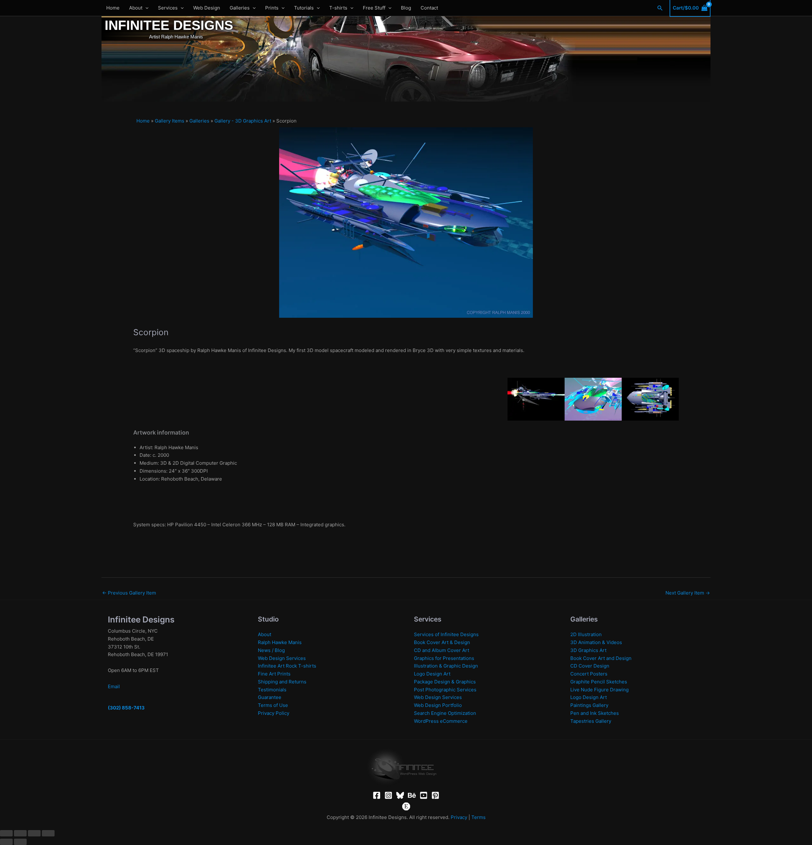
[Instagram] (388, 795)
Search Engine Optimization (445, 713)
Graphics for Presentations (444, 658)
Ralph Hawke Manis (280, 642)
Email (114, 686)
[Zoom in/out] (6, 833)
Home (113, 8)
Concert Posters (588, 674)
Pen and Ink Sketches (594, 713)
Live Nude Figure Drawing (599, 690)
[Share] (34, 833)
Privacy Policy (273, 713)
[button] (145, 8)
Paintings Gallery (589, 705)
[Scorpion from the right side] (536, 399)
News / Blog (271, 650)
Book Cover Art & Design (442, 642)
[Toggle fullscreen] (20, 833)
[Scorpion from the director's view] (593, 399)
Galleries (240, 8)
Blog (406, 8)
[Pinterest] (435, 795)
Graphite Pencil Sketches (598, 682)
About (135, 8)
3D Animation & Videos (596, 642)
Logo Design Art (432, 674)
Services (168, 8)
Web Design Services (282, 658)
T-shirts (338, 8)
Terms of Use (273, 705)
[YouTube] (424, 795)
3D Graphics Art (588, 650)
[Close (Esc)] (48, 833)
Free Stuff (374, 8)
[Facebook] (377, 795)
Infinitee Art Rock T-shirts (287, 666)
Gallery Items (169, 121)
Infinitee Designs (169, 25)
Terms (478, 817)
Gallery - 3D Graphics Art (242, 121)
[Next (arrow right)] (20, 842)
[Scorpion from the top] (650, 399)
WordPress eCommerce (441, 721)
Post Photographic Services (445, 690)
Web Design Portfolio (438, 705)
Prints (271, 8)
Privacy (459, 817)
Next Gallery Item (687, 593)
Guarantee (269, 697)
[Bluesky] (400, 795)
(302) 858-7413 (126, 708)
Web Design (206, 8)
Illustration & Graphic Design (446, 666)
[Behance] (412, 795)
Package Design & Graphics (445, 682)
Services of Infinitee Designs (446, 634)
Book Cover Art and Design (601, 658)
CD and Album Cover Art (441, 650)
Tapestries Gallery (590, 721)
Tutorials (304, 8)
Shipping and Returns (282, 682)
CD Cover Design (589, 666)
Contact (429, 8)
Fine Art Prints (274, 674)
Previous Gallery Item (129, 593)
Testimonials (272, 690)
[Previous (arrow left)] (6, 842)
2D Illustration (586, 634)
